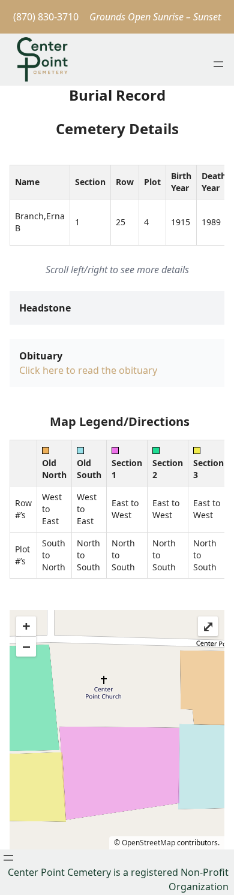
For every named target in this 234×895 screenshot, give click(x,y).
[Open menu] (218, 64)
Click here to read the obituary (88, 370)
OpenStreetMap (148, 842)
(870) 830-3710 (46, 16)
